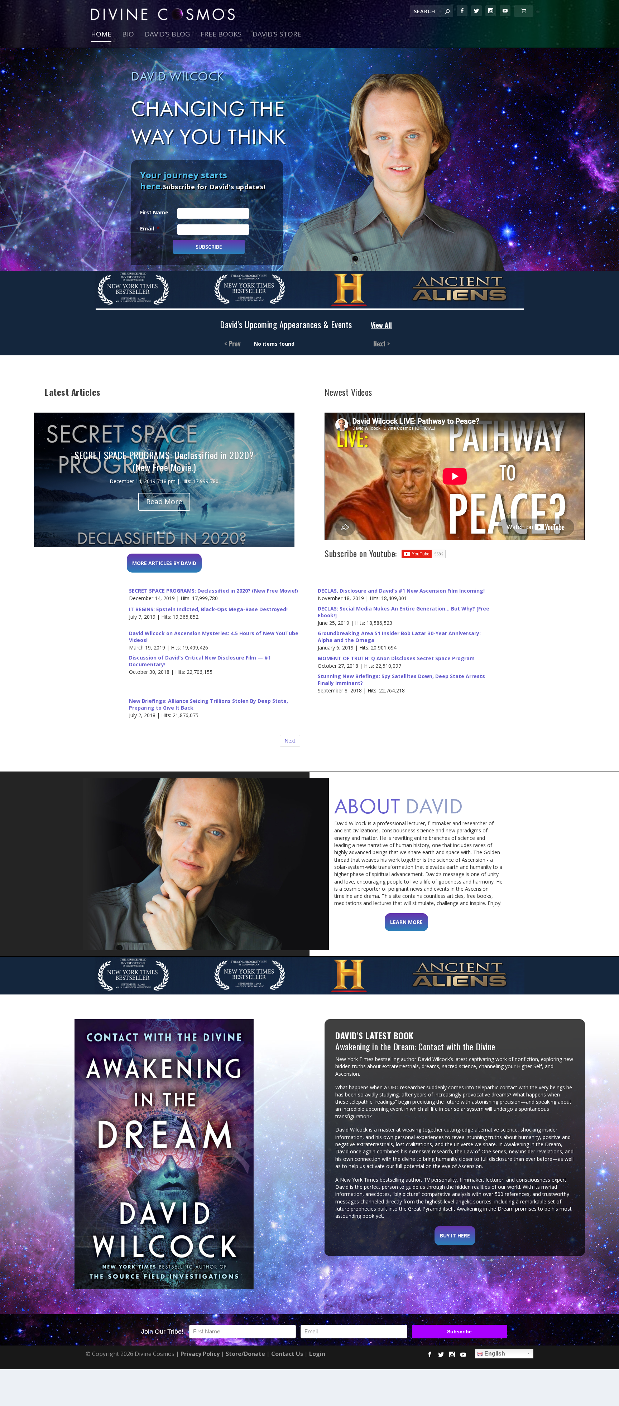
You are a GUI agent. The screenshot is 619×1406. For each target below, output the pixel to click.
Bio (128, 35)
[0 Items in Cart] (523, 11)
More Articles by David (164, 563)
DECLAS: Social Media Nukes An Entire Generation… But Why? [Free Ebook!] (403, 612)
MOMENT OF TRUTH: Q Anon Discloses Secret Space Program (396, 658)
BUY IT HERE (455, 1235)
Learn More (406, 922)
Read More (164, 501)
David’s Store (277, 35)
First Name (154, 212)
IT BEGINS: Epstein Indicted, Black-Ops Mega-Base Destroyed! (208, 609)
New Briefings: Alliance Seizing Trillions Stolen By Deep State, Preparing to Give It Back (208, 704)
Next (290, 740)
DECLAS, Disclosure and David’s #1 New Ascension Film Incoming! (401, 591)
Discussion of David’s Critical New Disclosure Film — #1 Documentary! (200, 661)
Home (101, 35)
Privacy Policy (200, 1354)
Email (150, 228)
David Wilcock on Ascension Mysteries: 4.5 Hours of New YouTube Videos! (213, 636)
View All (381, 325)
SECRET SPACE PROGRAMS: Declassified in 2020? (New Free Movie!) (213, 591)
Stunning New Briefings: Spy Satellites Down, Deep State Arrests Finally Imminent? (401, 679)
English (494, 1354)
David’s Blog (167, 35)
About (398, 806)
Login (317, 1354)
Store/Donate (245, 1354)
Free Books (221, 35)
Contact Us (287, 1354)
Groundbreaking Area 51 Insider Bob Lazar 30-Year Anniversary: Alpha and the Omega (399, 636)
